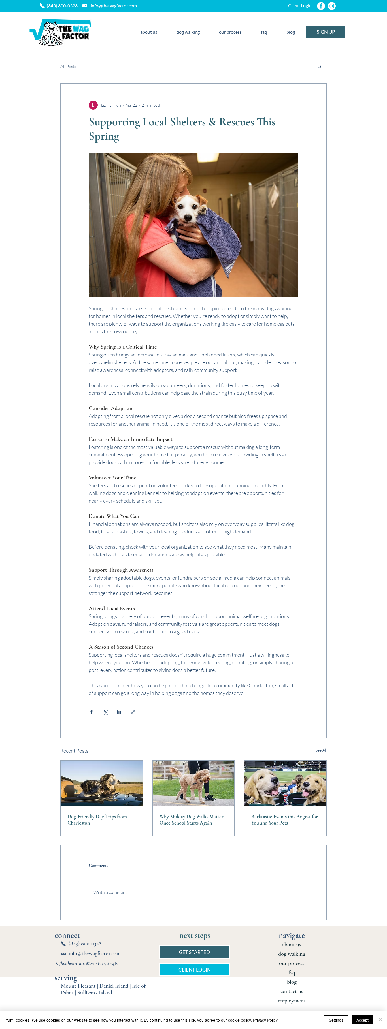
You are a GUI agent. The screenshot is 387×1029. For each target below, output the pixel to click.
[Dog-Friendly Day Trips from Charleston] (102, 783)
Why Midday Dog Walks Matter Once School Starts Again (192, 820)
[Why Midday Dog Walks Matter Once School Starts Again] (194, 783)
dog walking (291, 954)
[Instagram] (332, 6)
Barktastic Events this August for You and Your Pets (284, 820)
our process (291, 963)
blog (292, 982)
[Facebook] (321, 6)
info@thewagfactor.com (114, 5)
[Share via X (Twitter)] (105, 712)
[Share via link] (133, 712)
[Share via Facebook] (91, 712)
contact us (291, 991)
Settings (336, 1020)
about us (291, 944)
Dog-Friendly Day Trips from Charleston (97, 820)
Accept (362, 1020)
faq (291, 972)
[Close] (380, 1019)
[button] (319, 66)
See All (321, 750)
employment (291, 1000)
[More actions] (295, 105)
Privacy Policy (265, 1020)
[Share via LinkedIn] (119, 712)
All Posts (68, 66)
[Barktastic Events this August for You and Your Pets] (285, 783)
